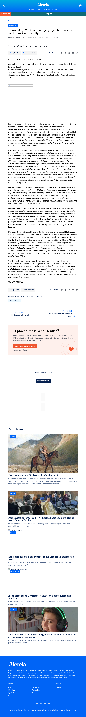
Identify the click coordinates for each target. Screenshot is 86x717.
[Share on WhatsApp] (77, 53)
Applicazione (36, 690)
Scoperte (11, 696)
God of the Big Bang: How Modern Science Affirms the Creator (34, 75)
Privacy (74, 710)
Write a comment (43, 381)
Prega (47, 14)
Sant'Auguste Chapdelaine (51, 9)
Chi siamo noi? (26, 710)
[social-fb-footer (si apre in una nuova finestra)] (41, 704)
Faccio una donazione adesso (23, 346)
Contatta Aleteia (64, 710)
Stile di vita (11, 690)
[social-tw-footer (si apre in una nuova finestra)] (45, 704)
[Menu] (14, 6)
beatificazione (15, 571)
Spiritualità (11, 693)
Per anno (58, 687)
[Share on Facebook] (62, 53)
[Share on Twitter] (69, 53)
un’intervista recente (18, 150)
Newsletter (35, 687)
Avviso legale (36, 710)
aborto (12, 532)
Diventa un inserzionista (50, 710)
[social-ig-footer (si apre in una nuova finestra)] (49, 704)
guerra (12, 493)
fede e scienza (14, 300)
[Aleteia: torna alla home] (43, 5)
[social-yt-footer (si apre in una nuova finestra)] (37, 704)
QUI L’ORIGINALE (15, 282)
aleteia (12, 437)
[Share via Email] (73, 53)
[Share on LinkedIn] (65, 53)
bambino (13, 610)
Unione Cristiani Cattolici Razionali (39, 37)
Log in (50, 373)
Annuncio (35, 693)
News (10, 21)
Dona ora (4, 14)
